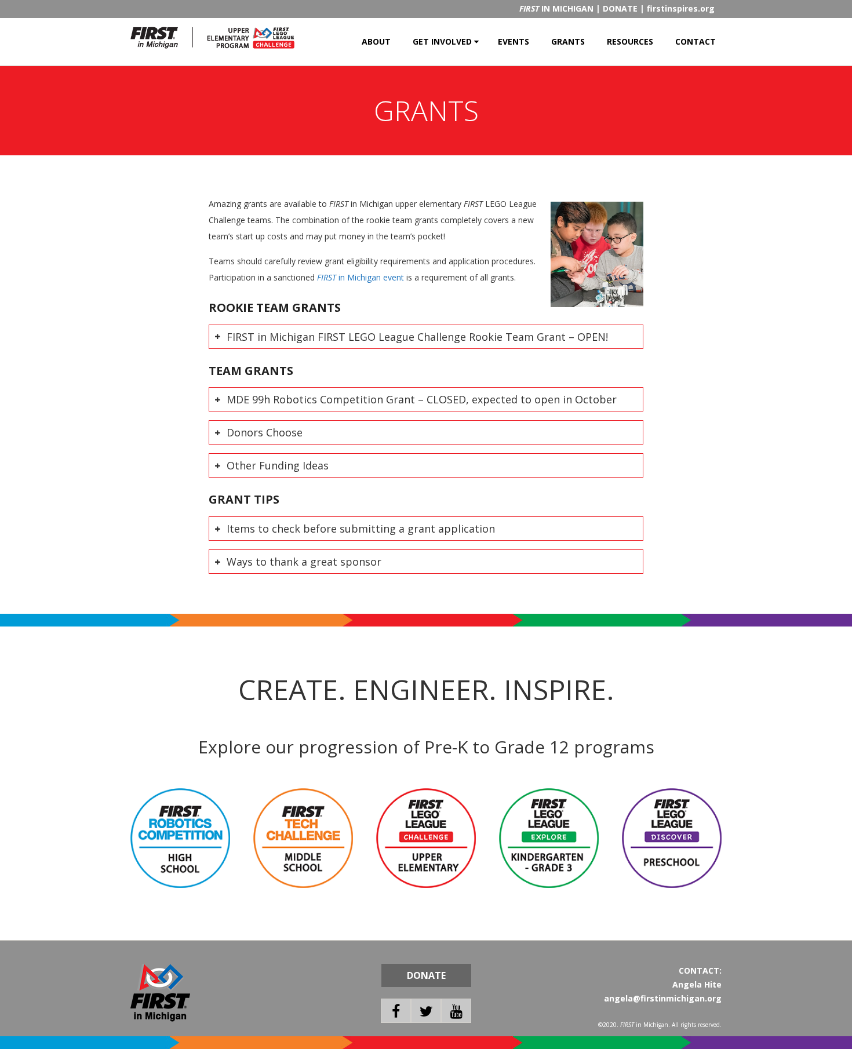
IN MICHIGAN (556, 8)
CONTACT (695, 41)
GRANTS (568, 41)
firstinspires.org (681, 8)
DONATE (620, 8)
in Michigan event (360, 277)
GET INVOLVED (442, 41)
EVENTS (513, 41)
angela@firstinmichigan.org (663, 998)
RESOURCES (630, 41)
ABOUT (376, 41)
